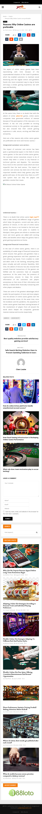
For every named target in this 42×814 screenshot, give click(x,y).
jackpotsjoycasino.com (25, 808)
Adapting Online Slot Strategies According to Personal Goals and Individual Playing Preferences (19, 606)
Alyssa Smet (9, 643)
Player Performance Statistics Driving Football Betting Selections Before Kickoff (19, 708)
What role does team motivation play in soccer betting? (20, 470)
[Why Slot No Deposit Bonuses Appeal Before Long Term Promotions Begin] (21, 556)
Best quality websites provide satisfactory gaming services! (21, 340)
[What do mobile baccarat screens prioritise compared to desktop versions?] (21, 759)
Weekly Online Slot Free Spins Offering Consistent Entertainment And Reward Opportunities (17, 674)
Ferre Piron (8, 679)
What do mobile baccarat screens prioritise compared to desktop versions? (18, 775)
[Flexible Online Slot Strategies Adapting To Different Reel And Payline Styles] (21, 624)
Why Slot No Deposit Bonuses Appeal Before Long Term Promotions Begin (19, 571)
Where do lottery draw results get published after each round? (20, 742)
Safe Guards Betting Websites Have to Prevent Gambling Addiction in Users (21, 351)
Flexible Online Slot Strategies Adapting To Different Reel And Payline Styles (19, 640)
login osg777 (15, 318)
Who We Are (25, 2)
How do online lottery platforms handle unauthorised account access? (18, 407)
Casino (5, 21)
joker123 (6, 318)
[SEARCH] (37, 532)
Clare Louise (8, 30)
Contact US (17, 2)
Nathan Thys (9, 575)
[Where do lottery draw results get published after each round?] (21, 726)
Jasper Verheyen (10, 610)
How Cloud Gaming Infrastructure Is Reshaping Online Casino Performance (20, 438)
